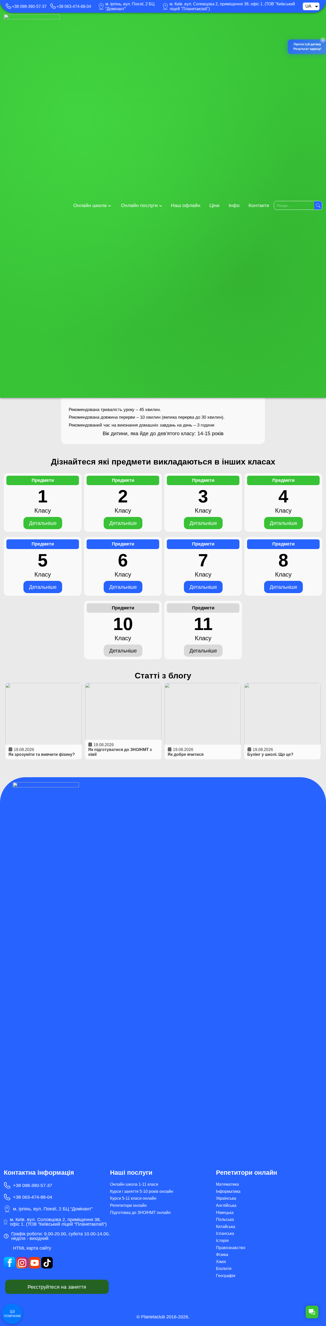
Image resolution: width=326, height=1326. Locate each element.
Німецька (225, 1212)
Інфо (234, 205)
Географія (225, 1276)
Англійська (226, 1205)
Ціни (214, 205)
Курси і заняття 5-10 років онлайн (141, 1191)
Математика (227, 1184)
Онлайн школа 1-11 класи (134, 1184)
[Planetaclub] (32, 205)
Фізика (222, 1254)
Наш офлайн (185, 205)
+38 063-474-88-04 (74, 6)
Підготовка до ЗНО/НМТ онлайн (140, 1212)
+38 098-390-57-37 (29, 6)
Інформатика (228, 1191)
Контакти (259, 205)
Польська (225, 1219)
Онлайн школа (90, 205)
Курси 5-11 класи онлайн (133, 1198)
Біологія (224, 1268)
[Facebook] (9, 1262)
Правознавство (230, 1248)
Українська (226, 1198)
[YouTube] (34, 1262)
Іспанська (225, 1233)
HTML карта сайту (32, 1248)
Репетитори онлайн (128, 1205)
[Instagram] (22, 1262)
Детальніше (43, 523)
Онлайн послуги (139, 205)
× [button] (322, 40)
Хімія (221, 1262)
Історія (222, 1240)
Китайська (225, 1226)
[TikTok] (47, 1262)
